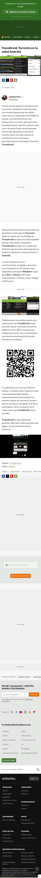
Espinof (23, 808)
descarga (27, 471)
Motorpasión (25, 820)
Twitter (7, 80)
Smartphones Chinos (11, 753)
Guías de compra (9, 740)
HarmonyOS (17, 37)
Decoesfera (7, 838)
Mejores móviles (24, 677)
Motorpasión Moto (27, 823)
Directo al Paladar (9, 820)
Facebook (3, 80)
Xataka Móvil (7, 794)
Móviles (7, 37)
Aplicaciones (15, 471)
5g (22, 744)
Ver (21, 576)
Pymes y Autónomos (28, 838)
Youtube (21, 712)
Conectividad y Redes (29, 753)
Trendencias (7, 834)
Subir (32, 779)
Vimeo (12, 466)
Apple (23, 731)
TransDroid (15, 463)
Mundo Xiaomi (8, 803)
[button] (16, 96)
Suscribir (34, 694)
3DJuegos (24, 790)
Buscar (38, 769)
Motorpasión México (28, 862)
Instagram (25, 712)
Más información (8, 876)
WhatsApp (25, 748)
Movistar (6, 731)
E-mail (15, 80)
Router (27, 37)
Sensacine (25, 805)
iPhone (5, 748)
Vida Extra (24, 794)
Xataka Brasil (7, 856)
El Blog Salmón (26, 834)
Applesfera (6, 797)
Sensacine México (27, 856)
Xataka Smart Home (10, 800)
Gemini (35, 37)
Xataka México (8, 853)
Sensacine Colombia (28, 859)
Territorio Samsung (28, 740)
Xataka (5, 790)
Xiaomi (5, 735)
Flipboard (11, 80)
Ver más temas (9, 760)
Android (6, 744)
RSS (30, 712)
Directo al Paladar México (9, 863)
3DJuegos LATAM (27, 853)
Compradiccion (8, 841)
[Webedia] (9, 780)
